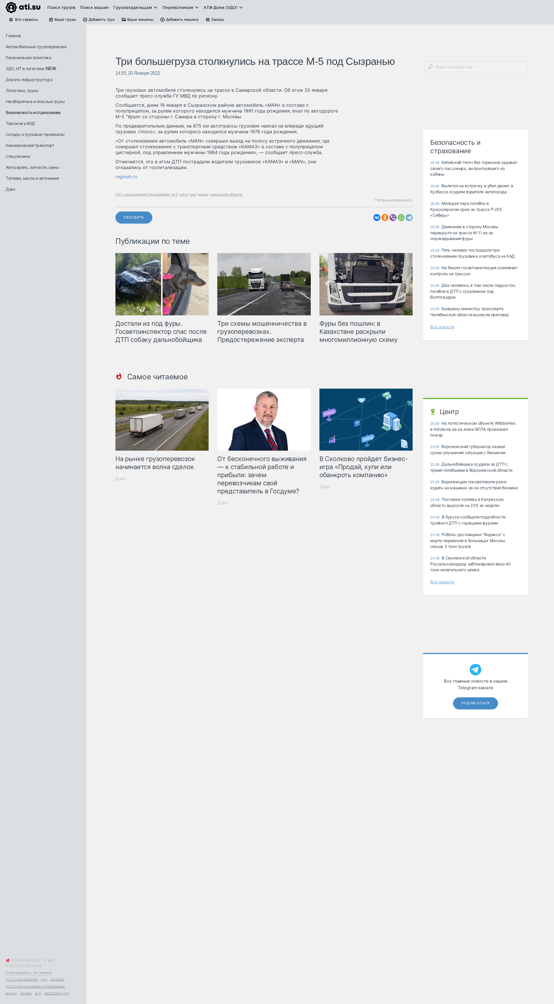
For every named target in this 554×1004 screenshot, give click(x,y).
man (193, 194)
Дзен (10, 189)
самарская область (226, 194)
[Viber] (393, 217)
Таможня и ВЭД (20, 123)
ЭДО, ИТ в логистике (25, 68)
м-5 (38, 993)
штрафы (57, 979)
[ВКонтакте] (376, 217)
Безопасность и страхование (33, 112)
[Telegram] (409, 217)
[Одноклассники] (384, 217)
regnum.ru (126, 176)
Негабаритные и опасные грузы (35, 101)
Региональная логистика (28, 57)
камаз (203, 194)
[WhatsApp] (401, 217)
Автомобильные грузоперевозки (36, 46)
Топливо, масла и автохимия (32, 178)
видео (11, 993)
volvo (183, 194)
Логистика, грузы (22, 90)
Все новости (442, 326)
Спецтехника (18, 156)
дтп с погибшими (22, 979)
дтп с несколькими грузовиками (35, 986)
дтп (44, 979)
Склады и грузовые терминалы (35, 134)
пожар (26, 993)
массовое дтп (57, 993)
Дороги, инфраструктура (29, 79)
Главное (13, 35)
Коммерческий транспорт (30, 145)
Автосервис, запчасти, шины (32, 167)
